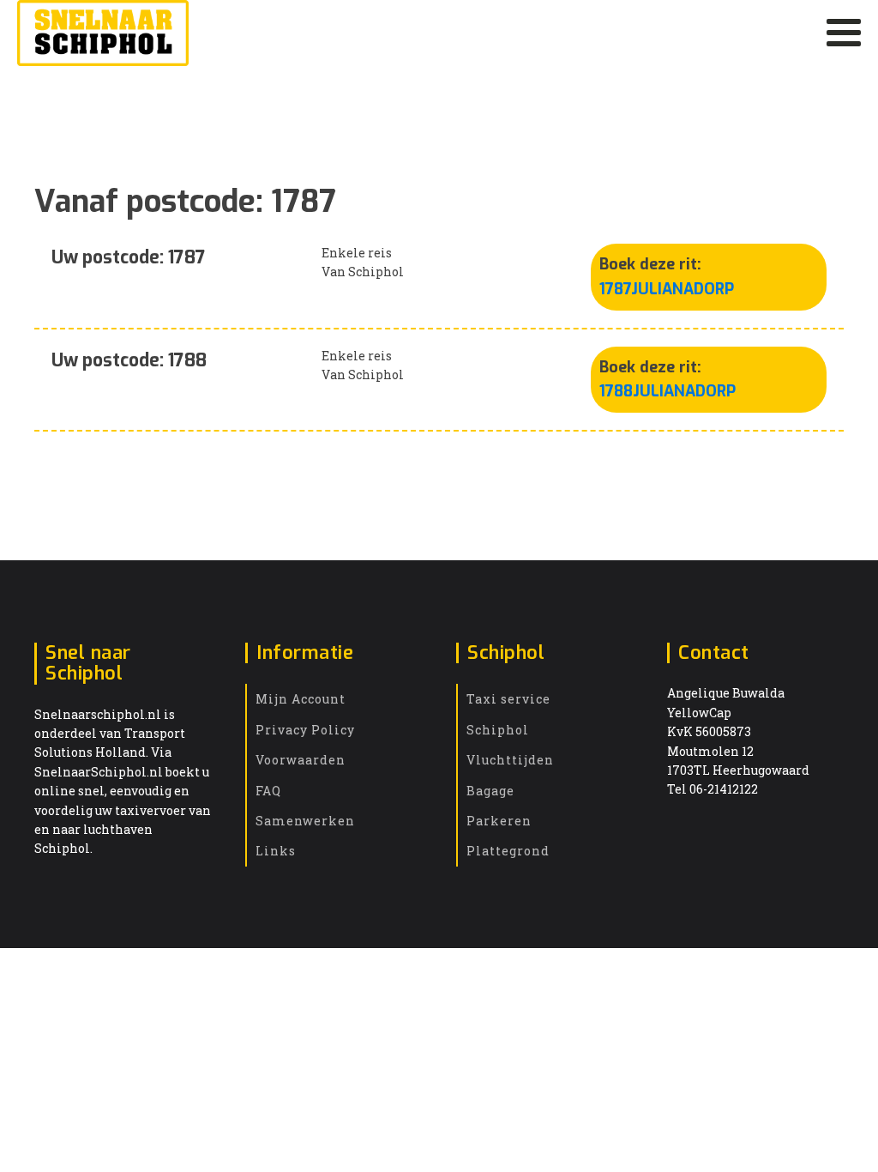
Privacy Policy (305, 730)
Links (276, 851)
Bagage (490, 790)
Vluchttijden (510, 760)
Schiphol (497, 730)
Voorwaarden (301, 760)
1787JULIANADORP (666, 289)
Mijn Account (301, 699)
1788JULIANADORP (667, 391)
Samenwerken (305, 821)
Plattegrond (508, 851)
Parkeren (499, 821)
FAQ (268, 790)
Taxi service (508, 699)
